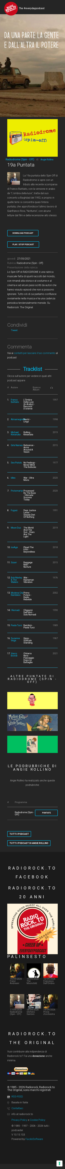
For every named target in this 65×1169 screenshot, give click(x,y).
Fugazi (14, 510)
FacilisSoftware (34, 1139)
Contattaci (17, 1108)
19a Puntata (21, 165)
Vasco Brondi (14, 654)
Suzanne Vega (15, 639)
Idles (13, 478)
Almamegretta (18, 419)
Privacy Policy (19, 1119)
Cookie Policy (37, 1119)
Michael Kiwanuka (16, 433)
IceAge (14, 547)
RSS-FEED (17, 1096)
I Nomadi (15, 610)
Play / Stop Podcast (23, 244)
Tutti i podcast (19, 834)
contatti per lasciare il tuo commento (34, 353)
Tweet (14, 330)
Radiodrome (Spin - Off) (20, 159)
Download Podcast (22, 233)
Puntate (46, 813)
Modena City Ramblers (17, 594)
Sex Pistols (16, 462)
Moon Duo (16, 527)
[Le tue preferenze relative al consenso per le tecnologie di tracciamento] (59, 1163)
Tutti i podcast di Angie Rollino (28, 843)
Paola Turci (16, 625)
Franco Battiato (15, 401)
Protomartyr (17, 490)
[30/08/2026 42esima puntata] (32, 700)
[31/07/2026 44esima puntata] (32, 744)
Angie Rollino (47, 159)
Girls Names (17, 445)
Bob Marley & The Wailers (16, 579)
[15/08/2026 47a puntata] (32, 722)
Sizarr (14, 562)
